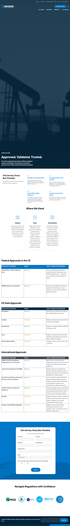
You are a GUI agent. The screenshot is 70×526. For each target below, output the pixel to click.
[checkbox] (35, 464)
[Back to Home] (7, 6)
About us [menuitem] (37, 1)
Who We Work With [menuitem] (50, 1)
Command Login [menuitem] (65, 1)
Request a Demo (60, 6)
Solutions (41, 9)
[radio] (20, 463)
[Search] (68, 6)
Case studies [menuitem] (43, 1)
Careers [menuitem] (59, 1)
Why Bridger (66, 9)
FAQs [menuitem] (56, 1)
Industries (48, 9)
